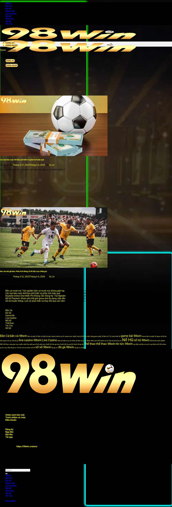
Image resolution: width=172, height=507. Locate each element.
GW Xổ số (15, 341)
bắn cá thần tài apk (44, 336)
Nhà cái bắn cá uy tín (65, 341)
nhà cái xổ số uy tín (115, 341)
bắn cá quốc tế (32, 336)
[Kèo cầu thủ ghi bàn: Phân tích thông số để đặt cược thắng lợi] (54, 267)
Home (3, 50)
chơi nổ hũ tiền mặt (83, 336)
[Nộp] (6, 473)
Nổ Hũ (8, 16)
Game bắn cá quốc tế (149, 336)
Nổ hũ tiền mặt (155, 341)
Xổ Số (8, 21)
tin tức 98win (124, 343)
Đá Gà (8, 8)
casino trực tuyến (70, 336)
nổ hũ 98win (141, 340)
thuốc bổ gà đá (78, 344)
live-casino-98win (30, 340)
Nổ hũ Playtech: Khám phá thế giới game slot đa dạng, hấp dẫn (35, 298)
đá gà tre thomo (79, 348)
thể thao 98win (105, 343)
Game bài (10, 11)
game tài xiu (7, 341)
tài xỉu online (26, 348)
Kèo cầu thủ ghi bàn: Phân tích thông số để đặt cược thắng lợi (23, 271)
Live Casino (11, 13)
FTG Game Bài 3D (114, 336)
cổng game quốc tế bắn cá (99, 336)
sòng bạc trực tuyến (16, 344)
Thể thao (9, 18)
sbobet (162, 341)
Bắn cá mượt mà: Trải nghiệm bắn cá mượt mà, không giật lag (34, 290)
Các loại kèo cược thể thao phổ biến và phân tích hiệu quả (22, 160)
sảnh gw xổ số (34, 344)
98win (8, 3)
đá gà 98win (66, 347)
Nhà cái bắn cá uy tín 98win (81, 341)
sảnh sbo (42, 344)
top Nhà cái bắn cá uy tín (141, 344)
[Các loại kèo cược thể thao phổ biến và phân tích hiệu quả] (54, 155)
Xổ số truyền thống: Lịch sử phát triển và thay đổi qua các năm (35, 301)
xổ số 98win (43, 347)
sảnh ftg (26, 344)
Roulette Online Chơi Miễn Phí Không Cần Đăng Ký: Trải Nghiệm (35, 296)
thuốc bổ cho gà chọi (53, 344)
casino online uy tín (57, 336)
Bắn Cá (8, 6)
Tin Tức (9, 24)
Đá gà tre (55, 348)
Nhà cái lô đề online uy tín (99, 341)
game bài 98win (131, 336)
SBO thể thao (4, 344)
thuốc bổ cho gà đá (66, 344)
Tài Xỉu (19, 348)
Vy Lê (51, 165)
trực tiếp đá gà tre (10, 348)
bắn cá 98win (18, 336)
